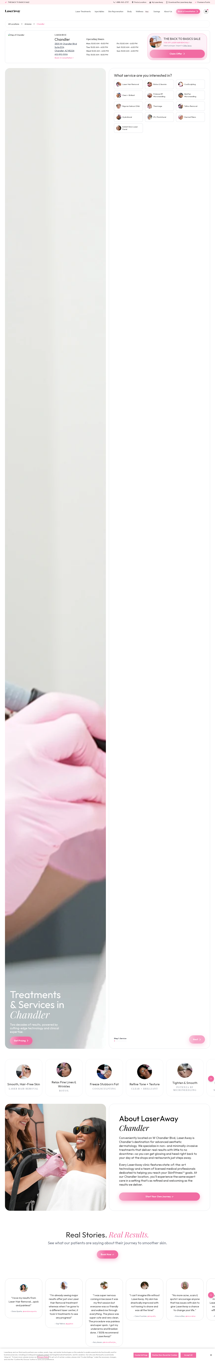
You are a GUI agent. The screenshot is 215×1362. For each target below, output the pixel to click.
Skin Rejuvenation (115, 11)
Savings (156, 11)
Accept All (188, 1355)
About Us (168, 11)
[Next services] (211, 1079)
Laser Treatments (83, 11)
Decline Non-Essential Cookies (164, 1355)
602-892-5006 (61, 54)
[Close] (211, 1355)
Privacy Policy (43, 1357)
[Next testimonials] (211, 1295)
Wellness (142, 11)
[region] (107, 1355)
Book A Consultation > (64, 58)
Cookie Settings (141, 1355)
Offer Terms (187, 46)
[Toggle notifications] (206, 11)
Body (129, 11)
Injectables (99, 11)
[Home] (13, 11)
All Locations (13, 24)
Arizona (28, 24)
